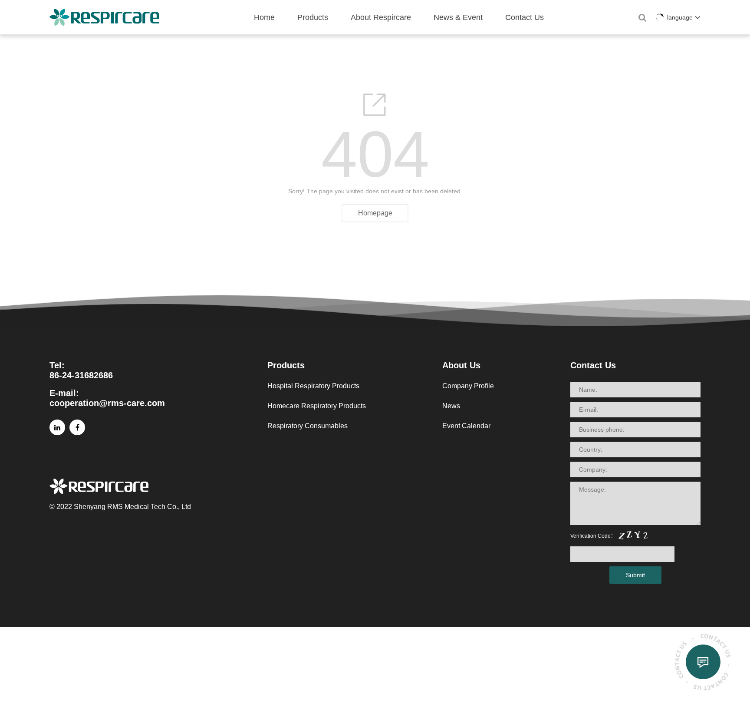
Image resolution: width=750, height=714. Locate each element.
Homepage (375, 213)
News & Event (458, 17)
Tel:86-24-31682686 (81, 370)
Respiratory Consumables (307, 426)
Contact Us (524, 17)
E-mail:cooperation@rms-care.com (107, 398)
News (451, 406)
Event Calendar (466, 426)
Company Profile (468, 386)
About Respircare (381, 17)
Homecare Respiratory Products (316, 406)
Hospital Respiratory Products (313, 386)
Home (264, 17)
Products (312, 17)
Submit (635, 575)
